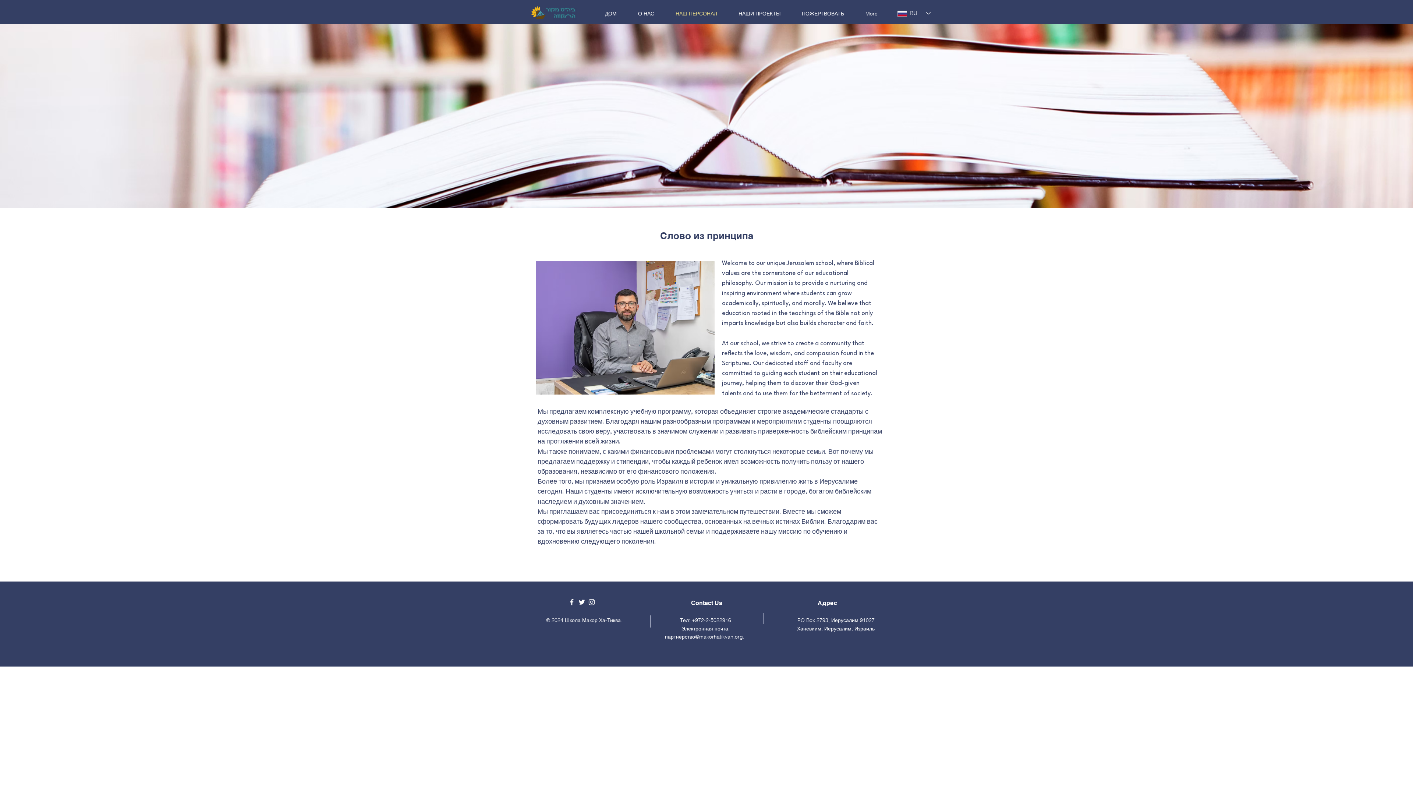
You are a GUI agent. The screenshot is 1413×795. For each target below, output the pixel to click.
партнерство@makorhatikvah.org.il (706, 636)
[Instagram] (592, 602)
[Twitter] (582, 602)
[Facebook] (572, 602)
